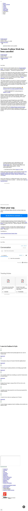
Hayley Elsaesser (17, 172)
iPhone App (5, 476)
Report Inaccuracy (4, 42)
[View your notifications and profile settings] (26, 255)
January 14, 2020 (6, 92)
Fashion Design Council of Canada (18, 107)
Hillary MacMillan (10, 172)
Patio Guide (5, 9)
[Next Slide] (26, 284)
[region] (14, 257)
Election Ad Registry (7, 477)
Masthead (5, 474)
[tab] (4, 255)
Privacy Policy (6, 479)
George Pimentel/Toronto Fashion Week (9, 233)
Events (4, 6)
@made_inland (6, 164)
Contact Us (5, 469)
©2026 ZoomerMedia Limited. (9, 485)
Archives (5, 472)
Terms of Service (6, 478)
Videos (4, 5)
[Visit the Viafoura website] (24, 268)
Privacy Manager (7, 488)
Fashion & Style (4, 38)
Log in (22, 245)
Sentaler (12, 174)
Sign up (25, 245)
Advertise (5, 470)
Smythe (3, 175)
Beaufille (21, 174)
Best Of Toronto (6, 4)
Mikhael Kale (7, 174)
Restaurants (5, 10)
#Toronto (5, 88)
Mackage (17, 174)
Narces (24, 174)
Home (4, 3)
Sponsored (3, 356)
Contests (5, 8)
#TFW (8, 88)
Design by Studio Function (8, 490)
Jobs (4, 471)
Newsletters (5, 473)
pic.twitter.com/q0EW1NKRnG (16, 88)
